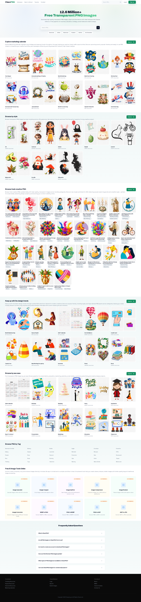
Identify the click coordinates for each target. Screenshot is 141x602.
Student (73, 32)
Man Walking (43, 218)
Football (43, 2)
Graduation (114, 403)
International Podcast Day (12, 106)
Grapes (29, 451)
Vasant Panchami (10, 264)
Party (85, 403)
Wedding (60, 403)
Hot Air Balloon (88, 332)
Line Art (113, 146)
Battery (29, 448)
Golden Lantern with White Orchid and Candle (114, 215)
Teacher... (14, 288)
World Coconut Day (63, 106)
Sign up (132, 2)
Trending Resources (10, 581)
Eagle (73, 448)
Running (51, 458)
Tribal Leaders (16, 216)
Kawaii (86, 146)
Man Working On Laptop (38, 363)
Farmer (110, 243)
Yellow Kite (106, 266)
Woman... (38, 266)
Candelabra (100, 218)
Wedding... (25, 241)
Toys (28, 461)
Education (87, 434)
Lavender (51, 451)
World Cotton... (43, 216)
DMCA (95, 583)
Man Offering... (87, 218)
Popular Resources (9, 583)
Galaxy (6, 451)
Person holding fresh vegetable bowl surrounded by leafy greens (67, 263)
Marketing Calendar (10, 588)
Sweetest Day (87, 216)
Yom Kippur (8, 76)
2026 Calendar (9, 403)
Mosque (96, 451)
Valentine (51, 461)
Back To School (9, 434)
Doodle (33, 177)
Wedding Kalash (42, 288)
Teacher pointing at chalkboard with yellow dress (11, 287)
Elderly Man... (125, 243)
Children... (77, 216)
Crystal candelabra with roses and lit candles (101, 215)
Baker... (57, 218)
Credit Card (114, 332)
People (7, 455)
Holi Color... (42, 241)
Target (117, 458)
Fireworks (118, 448)
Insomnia (60, 363)
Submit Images (53, 585)
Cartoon (34, 146)
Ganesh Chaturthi (89, 106)
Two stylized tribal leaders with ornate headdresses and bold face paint (13, 215)
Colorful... (50, 241)
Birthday (34, 403)
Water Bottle (97, 461)
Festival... (8, 266)
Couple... (25, 266)
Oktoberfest (114, 76)
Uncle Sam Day (114, 106)
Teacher (37, 2)
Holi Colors (66, 241)
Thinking (7, 461)
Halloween (19, 2)
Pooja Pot (50, 288)
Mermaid (74, 451)
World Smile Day (62, 76)
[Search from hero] (98, 27)
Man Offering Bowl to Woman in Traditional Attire (53, 263)
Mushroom (65, 32)
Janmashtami (35, 106)
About (95, 581)
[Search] (120, 2)
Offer (117, 451)
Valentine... (26, 216)
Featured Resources (10, 585)
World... (38, 264)
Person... (86, 241)
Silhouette (60, 177)
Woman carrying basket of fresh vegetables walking (40, 263)
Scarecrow (51, 32)
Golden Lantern (113, 218)
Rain (95, 455)
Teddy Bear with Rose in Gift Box (13, 238)
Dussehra (8, 216)
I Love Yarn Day (58, 288)
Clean (10, 2)
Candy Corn (8, 363)
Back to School (28, 2)
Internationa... (125, 216)
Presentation (35, 434)
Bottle (51, 448)
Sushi (95, 458)
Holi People (69, 216)
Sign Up (51, 583)
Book (112, 363)
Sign (73, 458)
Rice (6, 458)
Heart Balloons (26, 218)
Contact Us (97, 588)
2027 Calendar (61, 332)
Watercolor (8, 177)
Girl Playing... (125, 218)
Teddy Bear (16, 240)
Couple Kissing (124, 266)
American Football (9, 448)
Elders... (31, 288)
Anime (59, 146)
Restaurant (119, 455)
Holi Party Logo (101, 241)
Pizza (28, 455)
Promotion (74, 455)
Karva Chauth (51, 264)
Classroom (114, 434)
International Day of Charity (39, 76)
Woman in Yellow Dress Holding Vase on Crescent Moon (94, 263)
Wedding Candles (102, 216)
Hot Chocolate (88, 32)
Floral (85, 363)
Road (28, 458)
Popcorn (51, 455)
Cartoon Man (80, 266)
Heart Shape (67, 288)
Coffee (58, 32)
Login (51, 581)
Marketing (60, 434)
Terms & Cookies (98, 585)
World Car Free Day (89, 76)
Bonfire (80, 32)
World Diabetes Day (10, 332)
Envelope (96, 448)
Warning (74, 461)
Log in (125, 2)
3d (5, 146)
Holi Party (60, 241)
